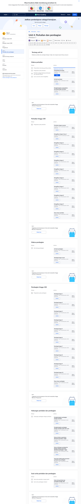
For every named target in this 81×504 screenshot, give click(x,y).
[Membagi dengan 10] (31, 45)
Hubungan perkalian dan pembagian (43, 411)
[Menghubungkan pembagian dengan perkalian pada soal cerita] (38, 45)
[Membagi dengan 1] (63, 43)
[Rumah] (29, 31)
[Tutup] (79, 1)
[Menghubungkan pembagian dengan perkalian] (36, 45)
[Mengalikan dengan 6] (47, 43)
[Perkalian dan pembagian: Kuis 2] (56, 43)
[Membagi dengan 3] (66, 43)
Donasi (62, 14)
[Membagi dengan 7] (73, 43)
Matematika (33, 31)
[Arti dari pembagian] (58, 43)
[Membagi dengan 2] (65, 43)
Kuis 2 (33, 226)
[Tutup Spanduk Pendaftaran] (78, 19)
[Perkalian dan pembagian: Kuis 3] (61, 43)
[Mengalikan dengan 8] (50, 43)
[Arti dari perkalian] (31, 43)
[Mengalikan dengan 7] (49, 43)
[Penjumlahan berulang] (29, 43)
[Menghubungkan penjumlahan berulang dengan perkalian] (33, 43)
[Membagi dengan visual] (59, 43)
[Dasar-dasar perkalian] (54, 43)
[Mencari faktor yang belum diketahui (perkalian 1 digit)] (40, 45)
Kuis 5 (33, 494)
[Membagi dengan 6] (72, 43)
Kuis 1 (33, 102)
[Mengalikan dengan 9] (52, 43)
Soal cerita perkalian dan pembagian (43, 473)
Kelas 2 (38, 31)
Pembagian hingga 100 (39, 287)
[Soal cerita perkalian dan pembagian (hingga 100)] (45, 45)
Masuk (68, 14)
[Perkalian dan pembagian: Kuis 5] (47, 45)
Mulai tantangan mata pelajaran (10, 77)
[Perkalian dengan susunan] (36, 43)
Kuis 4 (33, 394)
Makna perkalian (37, 62)
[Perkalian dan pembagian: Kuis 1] (35, 43)
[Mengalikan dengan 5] (45, 43)
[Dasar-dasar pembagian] (33, 45)
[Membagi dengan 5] (70, 43)
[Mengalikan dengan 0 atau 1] (38, 43)
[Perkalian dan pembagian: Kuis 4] (35, 45)
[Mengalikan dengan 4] (43, 43)
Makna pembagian (37, 242)
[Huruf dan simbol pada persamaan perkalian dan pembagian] (43, 45)
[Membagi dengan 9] (29, 45)
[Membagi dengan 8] (75, 43)
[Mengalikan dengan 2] (40, 43)
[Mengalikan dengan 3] (42, 43)
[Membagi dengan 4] (68, 43)
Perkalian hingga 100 (38, 119)
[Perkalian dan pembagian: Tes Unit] (49, 45)
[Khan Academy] (40, 15)
